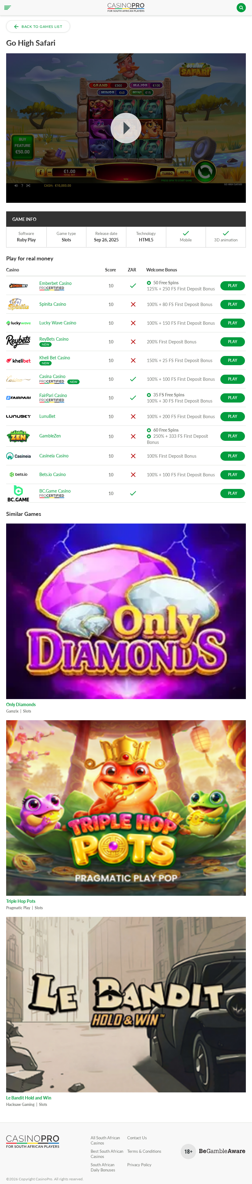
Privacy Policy (139, 1164)
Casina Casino (52, 376)
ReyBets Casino (54, 339)
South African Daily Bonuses (103, 1167)
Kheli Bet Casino (54, 357)
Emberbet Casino (55, 283)
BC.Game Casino (55, 491)
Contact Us (137, 1137)
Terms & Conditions (144, 1151)
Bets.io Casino (52, 474)
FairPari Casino (53, 395)
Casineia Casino (54, 455)
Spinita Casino (52, 304)
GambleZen (50, 435)
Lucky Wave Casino (57, 322)
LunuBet (47, 416)
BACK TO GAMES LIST (42, 26)
